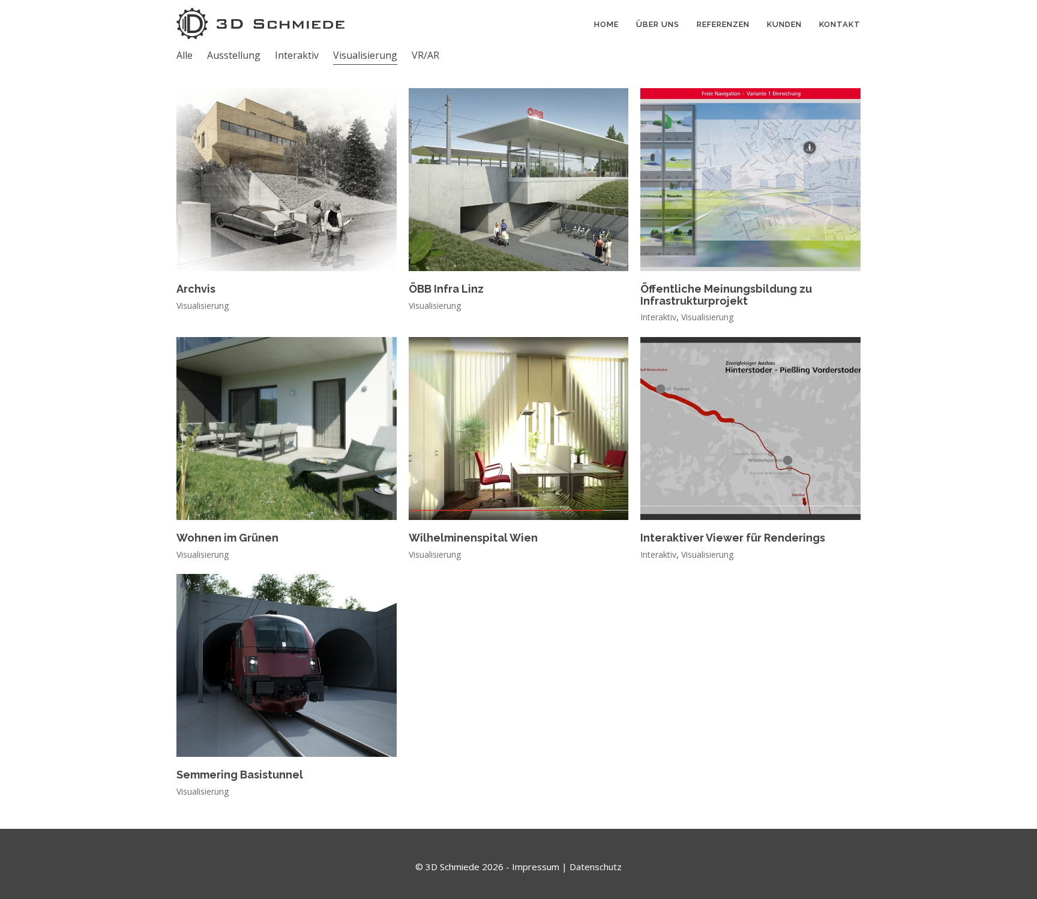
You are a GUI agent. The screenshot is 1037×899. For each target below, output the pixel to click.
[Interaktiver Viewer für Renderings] (750, 428)
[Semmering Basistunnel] (286, 665)
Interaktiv (297, 55)
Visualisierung (365, 55)
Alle (184, 55)
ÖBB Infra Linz (446, 289)
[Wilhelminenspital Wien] (519, 428)
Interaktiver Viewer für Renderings (732, 538)
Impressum (535, 867)
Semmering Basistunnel (239, 775)
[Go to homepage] (260, 23)
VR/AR (425, 55)
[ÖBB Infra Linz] (519, 179)
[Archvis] (286, 179)
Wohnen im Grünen (227, 538)
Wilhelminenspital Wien (473, 538)
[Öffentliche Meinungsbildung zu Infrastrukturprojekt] (750, 179)
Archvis (195, 289)
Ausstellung (233, 55)
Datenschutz (596, 867)
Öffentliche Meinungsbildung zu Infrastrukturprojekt (726, 295)
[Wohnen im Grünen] (286, 428)
